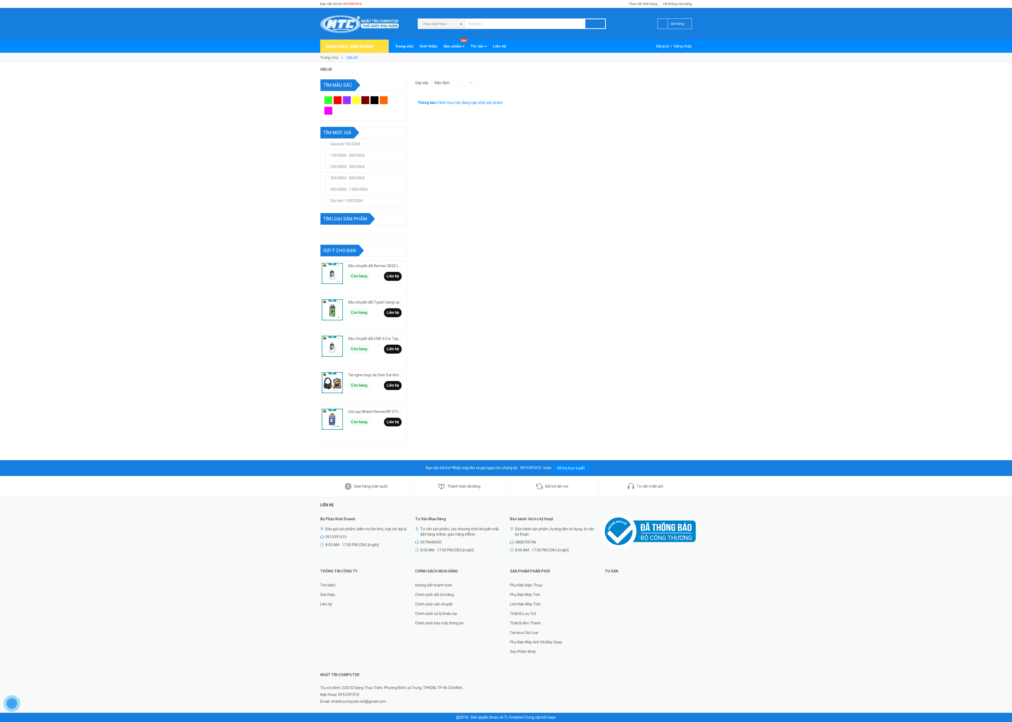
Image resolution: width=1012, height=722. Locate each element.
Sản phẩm (455, 44)
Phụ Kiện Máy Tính (525, 595)
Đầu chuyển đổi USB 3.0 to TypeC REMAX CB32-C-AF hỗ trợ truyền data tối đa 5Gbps (375, 338)
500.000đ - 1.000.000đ (348, 189)
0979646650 (430, 542)
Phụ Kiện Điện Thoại (526, 585)
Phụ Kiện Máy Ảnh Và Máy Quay (536, 642)
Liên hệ (499, 46)
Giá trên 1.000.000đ (346, 201)
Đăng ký (662, 46)
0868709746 (525, 542)
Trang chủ (404, 46)
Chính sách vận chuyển (434, 604)
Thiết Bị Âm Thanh (525, 623)
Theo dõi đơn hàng (643, 4)
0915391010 (352, 4)
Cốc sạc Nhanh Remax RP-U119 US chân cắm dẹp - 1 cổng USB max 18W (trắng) (375, 412)
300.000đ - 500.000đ (347, 178)
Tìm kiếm (327, 585)
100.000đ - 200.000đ (347, 155)
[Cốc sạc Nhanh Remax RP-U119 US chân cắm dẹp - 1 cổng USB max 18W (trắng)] (332, 419)
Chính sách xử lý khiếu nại (436, 614)
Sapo (551, 717)
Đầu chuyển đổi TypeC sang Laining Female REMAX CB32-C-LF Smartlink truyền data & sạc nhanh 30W (375, 302)
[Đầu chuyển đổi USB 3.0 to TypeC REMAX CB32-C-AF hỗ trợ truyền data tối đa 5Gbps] (332, 346)
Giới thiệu (428, 46)
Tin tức (478, 46)
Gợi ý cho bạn (339, 250)
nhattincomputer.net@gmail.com (358, 701)
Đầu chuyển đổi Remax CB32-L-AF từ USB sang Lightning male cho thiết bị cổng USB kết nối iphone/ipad (375, 266)
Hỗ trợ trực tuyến (571, 468)
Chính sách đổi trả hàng (434, 595)
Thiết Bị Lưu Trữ (523, 614)
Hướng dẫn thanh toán (433, 585)
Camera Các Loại (524, 632)
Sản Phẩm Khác (523, 651)
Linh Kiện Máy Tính (525, 604)
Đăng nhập (683, 46)
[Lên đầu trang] (1003, 706)
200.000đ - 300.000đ (347, 167)
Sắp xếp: (422, 83)
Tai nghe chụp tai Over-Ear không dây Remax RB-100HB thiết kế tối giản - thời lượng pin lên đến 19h (375, 375)
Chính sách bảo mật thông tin (439, 623)
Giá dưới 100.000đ (345, 144)
